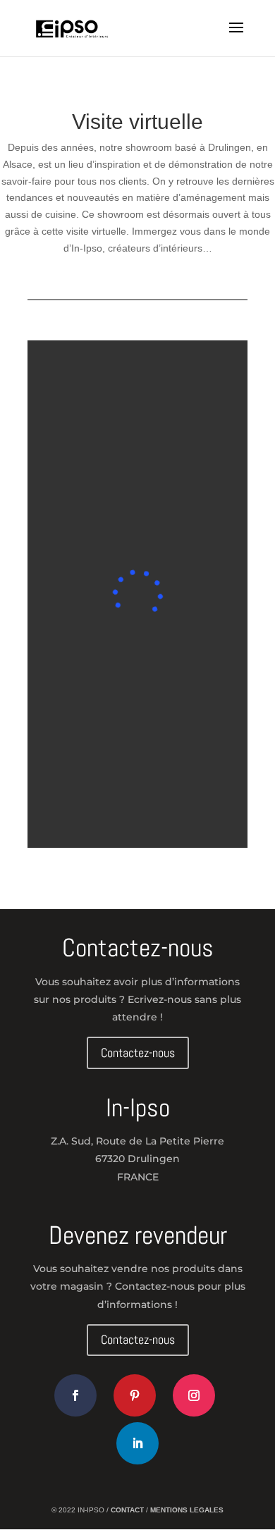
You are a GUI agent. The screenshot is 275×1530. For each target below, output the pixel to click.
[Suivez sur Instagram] (194, 1395)
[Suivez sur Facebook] (75, 1395)
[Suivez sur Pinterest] (135, 1395)
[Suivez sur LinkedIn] (137, 1443)
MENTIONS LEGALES (187, 1510)
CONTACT (128, 1510)
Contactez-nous (138, 1052)
